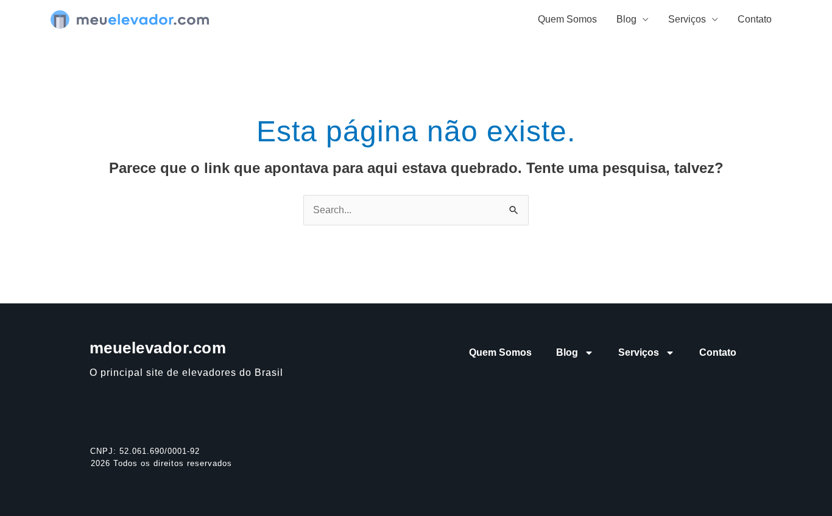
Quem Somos (567, 19)
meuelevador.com (158, 348)
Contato (755, 19)
